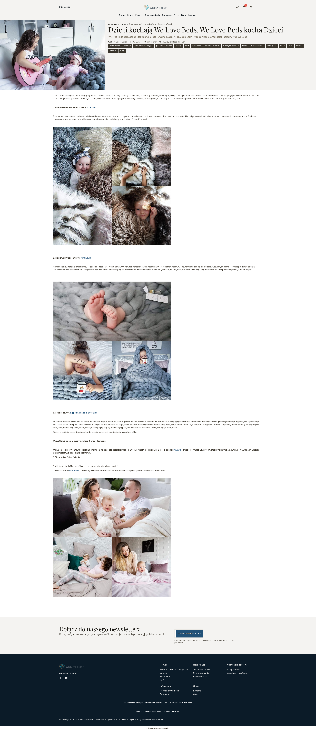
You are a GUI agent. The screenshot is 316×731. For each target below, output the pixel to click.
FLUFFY (90, 107)
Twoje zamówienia (201, 669)
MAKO (176, 449)
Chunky (85, 257)
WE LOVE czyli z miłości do (169, 42)
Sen (183, 42)
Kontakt (197, 690)
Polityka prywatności (169, 690)
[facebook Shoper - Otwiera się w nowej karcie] (60, 677)
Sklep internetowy (157, 728)
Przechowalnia (200, 676)
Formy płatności (234, 669)
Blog (124, 24)
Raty (162, 679)
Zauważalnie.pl (100, 719)
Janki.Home (74, 470)
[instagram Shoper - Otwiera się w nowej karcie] (66, 677)
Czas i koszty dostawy (237, 673)
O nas (195, 694)
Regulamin (164, 694)
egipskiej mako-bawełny (82, 412)
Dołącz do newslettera (190, 633)
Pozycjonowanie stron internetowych (150, 719)
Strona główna (113, 24)
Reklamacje (165, 676)
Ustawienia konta (201, 673)
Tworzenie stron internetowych (121, 719)
